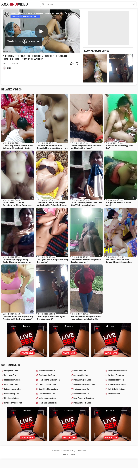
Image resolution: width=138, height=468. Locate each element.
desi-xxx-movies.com (117, 370)
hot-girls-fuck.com (116, 389)
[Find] (133, 4)
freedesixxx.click (116, 380)
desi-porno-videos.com (83, 398)
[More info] (32, 140)
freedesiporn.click (12, 380)
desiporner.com (11, 384)
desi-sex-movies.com (48, 389)
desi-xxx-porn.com (47, 384)
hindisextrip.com (11, 398)
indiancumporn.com (82, 403)
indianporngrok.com (82, 380)
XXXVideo (14, 4)
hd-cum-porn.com (116, 375)
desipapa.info (114, 393)
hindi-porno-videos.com (49, 380)
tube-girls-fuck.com (117, 384)
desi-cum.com (79, 370)
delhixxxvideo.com (47, 393)
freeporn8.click (11, 370)
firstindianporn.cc (47, 370)
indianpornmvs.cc (81, 389)
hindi (9, 68)
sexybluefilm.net (80, 375)
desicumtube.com (47, 375)
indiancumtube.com (47, 398)
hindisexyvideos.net (13, 403)
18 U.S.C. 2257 (69, 454)
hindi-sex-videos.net (48, 403)
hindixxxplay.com (12, 393)
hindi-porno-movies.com (84, 384)
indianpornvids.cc (81, 393)
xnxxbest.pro (10, 375)
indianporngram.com (13, 389)
